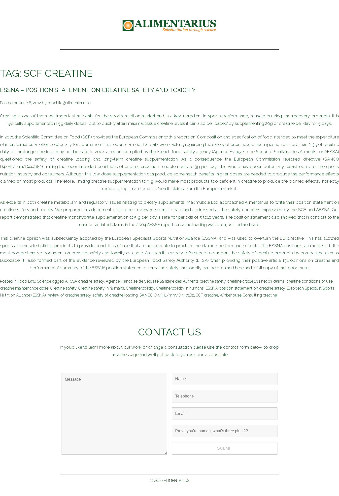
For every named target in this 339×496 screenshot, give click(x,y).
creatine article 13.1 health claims (256, 281)
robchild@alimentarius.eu (70, 102)
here (239, 267)
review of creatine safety (69, 295)
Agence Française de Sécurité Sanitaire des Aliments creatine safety (166, 281)
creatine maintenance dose (24, 288)
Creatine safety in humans (101, 288)
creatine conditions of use (309, 281)
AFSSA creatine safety (84, 281)
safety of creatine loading (115, 295)
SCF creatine (207, 295)
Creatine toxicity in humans (180, 288)
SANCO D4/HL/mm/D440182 (166, 295)
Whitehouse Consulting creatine (248, 295)
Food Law (26, 281)
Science (44, 281)
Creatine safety (63, 288)
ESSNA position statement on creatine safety (245, 288)
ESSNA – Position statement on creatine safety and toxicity (98, 90)
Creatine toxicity (140, 288)
